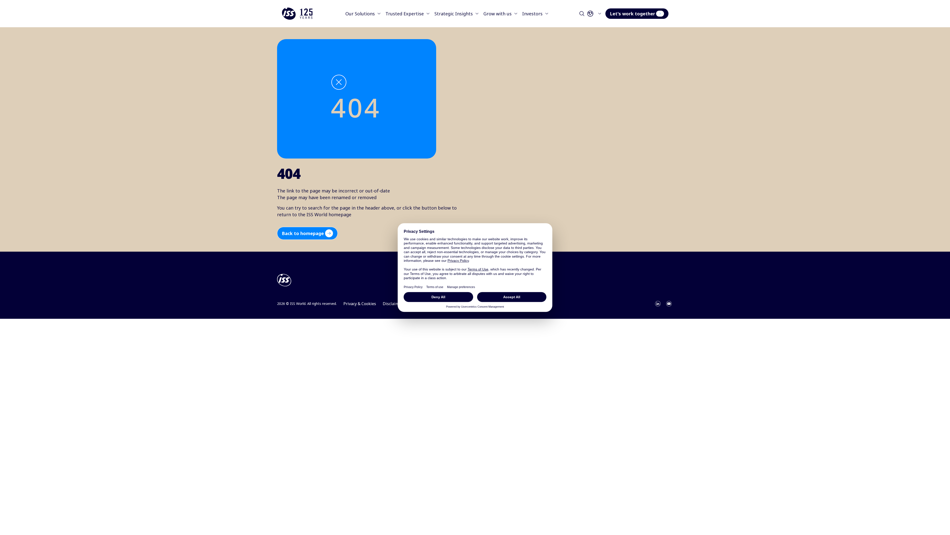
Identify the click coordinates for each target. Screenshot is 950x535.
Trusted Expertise (404, 14)
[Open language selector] (595, 13)
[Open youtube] (669, 304)
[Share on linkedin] (658, 304)
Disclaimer (393, 303)
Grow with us (497, 14)
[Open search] (581, 13)
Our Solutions (360, 14)
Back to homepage (303, 233)
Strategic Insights (453, 14)
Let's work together (632, 14)
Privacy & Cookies (359, 303)
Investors (532, 14)
